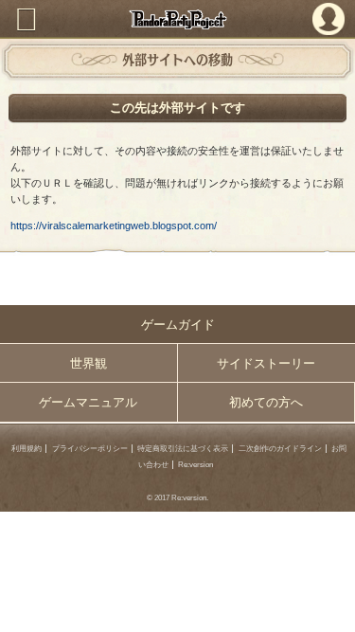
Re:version (195, 464)
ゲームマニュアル (88, 402)
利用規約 (26, 448)
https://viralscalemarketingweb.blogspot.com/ (113, 225)
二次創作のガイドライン (280, 448)
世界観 (88, 363)
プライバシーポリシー (90, 448)
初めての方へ (266, 402)
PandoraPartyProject (177, 19)
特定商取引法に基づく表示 (182, 448)
